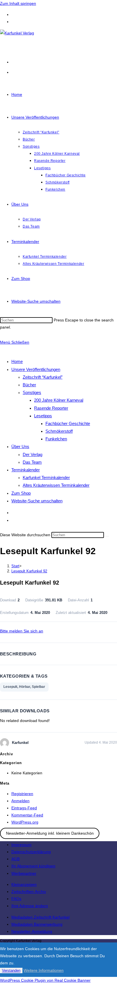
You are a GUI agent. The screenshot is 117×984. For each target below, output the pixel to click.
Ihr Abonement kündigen (33, 866)
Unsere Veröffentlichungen (35, 369)
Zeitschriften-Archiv (28, 891)
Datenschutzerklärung (31, 851)
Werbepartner (23, 873)
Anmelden (20, 801)
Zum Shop (21, 493)
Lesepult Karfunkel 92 (29, 571)
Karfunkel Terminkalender (46, 477)
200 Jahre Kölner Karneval (58, 400)
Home (17, 361)
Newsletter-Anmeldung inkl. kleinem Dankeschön (50, 833)
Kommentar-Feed (27, 815)
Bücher (29, 384)
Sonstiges (32, 392)
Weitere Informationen (44, 970)
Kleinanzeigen (24, 884)
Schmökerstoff (59, 431)
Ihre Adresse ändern (29, 905)
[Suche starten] (107, 536)
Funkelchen (56, 438)
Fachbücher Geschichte (67, 423)
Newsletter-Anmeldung (31, 931)
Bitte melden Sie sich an (21, 631)
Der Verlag (32, 454)
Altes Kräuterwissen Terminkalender (56, 485)
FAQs (16, 898)
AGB (15, 859)
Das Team (32, 462)
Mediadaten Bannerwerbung (36, 924)
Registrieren (22, 793)
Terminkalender (25, 469)
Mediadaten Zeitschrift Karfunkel (40, 917)
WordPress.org (24, 822)
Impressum (21, 844)
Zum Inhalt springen (18, 3)
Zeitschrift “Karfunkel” (42, 377)
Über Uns (20, 446)
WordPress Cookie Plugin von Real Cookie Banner (45, 980)
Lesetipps (43, 415)
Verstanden (11, 970)
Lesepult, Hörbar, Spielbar (24, 687)
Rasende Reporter (51, 408)
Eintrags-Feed (24, 808)
